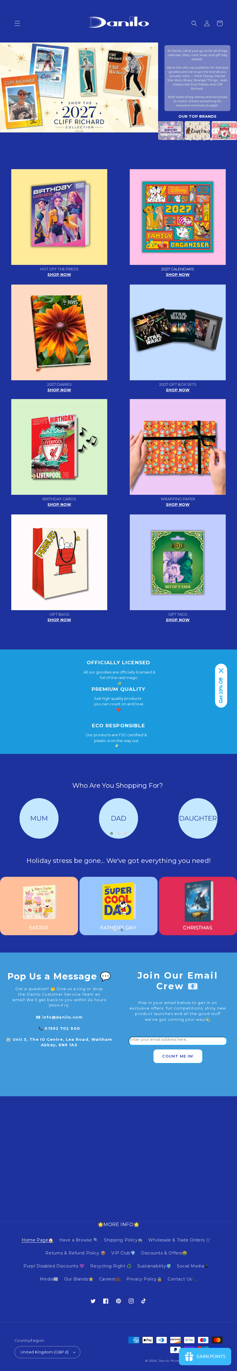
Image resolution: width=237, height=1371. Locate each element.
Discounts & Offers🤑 (164, 1253)
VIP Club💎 (123, 1253)
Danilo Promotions (174, 1361)
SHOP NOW (59, 274)
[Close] (221, 670)
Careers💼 (110, 1279)
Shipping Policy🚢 (123, 1240)
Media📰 (49, 1279)
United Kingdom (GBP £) (45, 1352)
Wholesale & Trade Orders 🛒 (179, 1240)
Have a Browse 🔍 (79, 1240)
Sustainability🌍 (154, 1266)
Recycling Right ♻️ (111, 1266)
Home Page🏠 (37, 1240)
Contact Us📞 (182, 1279)
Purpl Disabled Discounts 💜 (54, 1266)
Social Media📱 (193, 1266)
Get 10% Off (221, 690)
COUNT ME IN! (178, 1056)
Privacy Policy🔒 (144, 1279)
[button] (17, 23)
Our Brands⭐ (79, 1279)
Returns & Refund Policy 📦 (75, 1253)
